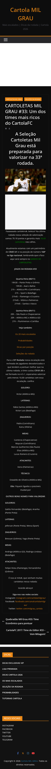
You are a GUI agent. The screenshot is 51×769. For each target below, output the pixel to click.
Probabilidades (25, 340)
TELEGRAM (7, 739)
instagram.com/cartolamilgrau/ (31, 598)
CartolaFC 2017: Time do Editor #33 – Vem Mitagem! (25, 632)
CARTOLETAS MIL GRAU (14, 99)
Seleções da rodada (25, 353)
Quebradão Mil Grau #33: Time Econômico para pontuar (22, 621)
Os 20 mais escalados (25, 334)
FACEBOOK (7, 729)
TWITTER (6, 732)
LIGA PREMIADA (9, 669)
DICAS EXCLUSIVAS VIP (13, 663)
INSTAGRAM (8, 725)
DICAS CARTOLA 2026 (12, 674)
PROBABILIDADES (10, 692)
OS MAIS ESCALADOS (12, 680)
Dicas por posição (25, 347)
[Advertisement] (25, 65)
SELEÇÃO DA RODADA (12, 686)
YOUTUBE (6, 736)
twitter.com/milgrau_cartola (29, 608)
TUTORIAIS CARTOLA (12, 698)
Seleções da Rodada (32, 99)
